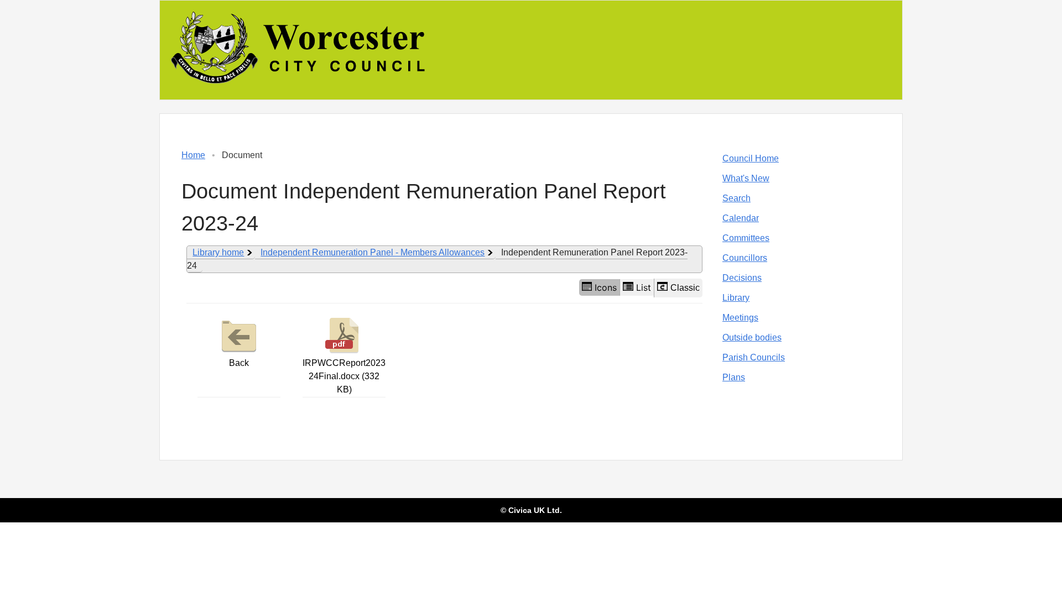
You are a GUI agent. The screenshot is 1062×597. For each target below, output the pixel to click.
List (643, 287)
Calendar (740, 218)
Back (239, 363)
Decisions (742, 277)
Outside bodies (752, 337)
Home (193, 155)
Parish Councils (753, 357)
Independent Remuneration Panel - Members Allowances (373, 252)
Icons (606, 287)
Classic (685, 287)
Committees (745, 238)
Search (736, 198)
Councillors (744, 258)
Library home (218, 252)
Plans (733, 377)
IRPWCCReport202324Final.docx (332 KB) (344, 376)
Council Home (750, 158)
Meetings (740, 317)
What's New (745, 178)
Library (735, 297)
